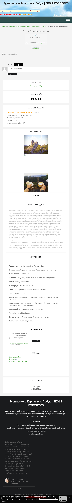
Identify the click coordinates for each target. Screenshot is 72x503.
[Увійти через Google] (21, 64)
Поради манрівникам (13, 118)
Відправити (12, 74)
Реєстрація (34, 86)
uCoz (58, 494)
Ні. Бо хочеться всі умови (19, 335)
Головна (4, 27)
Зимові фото (11, 120)
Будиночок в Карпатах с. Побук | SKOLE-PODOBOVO (36, 3)
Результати (12, 343)
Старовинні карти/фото (14, 123)
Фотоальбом (12, 27)
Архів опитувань (22, 343)
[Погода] (13, 359)
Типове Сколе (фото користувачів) (18, 115)
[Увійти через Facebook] (18, 64)
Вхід (40, 86)
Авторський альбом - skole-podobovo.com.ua (32, 27)
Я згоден (63, 499)
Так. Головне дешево (17, 338)
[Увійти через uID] (15, 64)
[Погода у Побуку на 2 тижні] (18, 361)
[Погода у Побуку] (15, 357)
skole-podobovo (42, 42)
